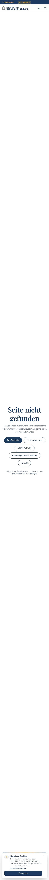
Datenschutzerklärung (18, 868)
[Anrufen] (39, 8)
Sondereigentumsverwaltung (24, 455)
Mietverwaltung (25, 448)
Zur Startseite (13, 440)
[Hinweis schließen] (44, 855)
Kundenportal (9, 2)
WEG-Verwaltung (34, 440)
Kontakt (24, 463)
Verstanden (23, 873)
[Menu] (45, 8)
